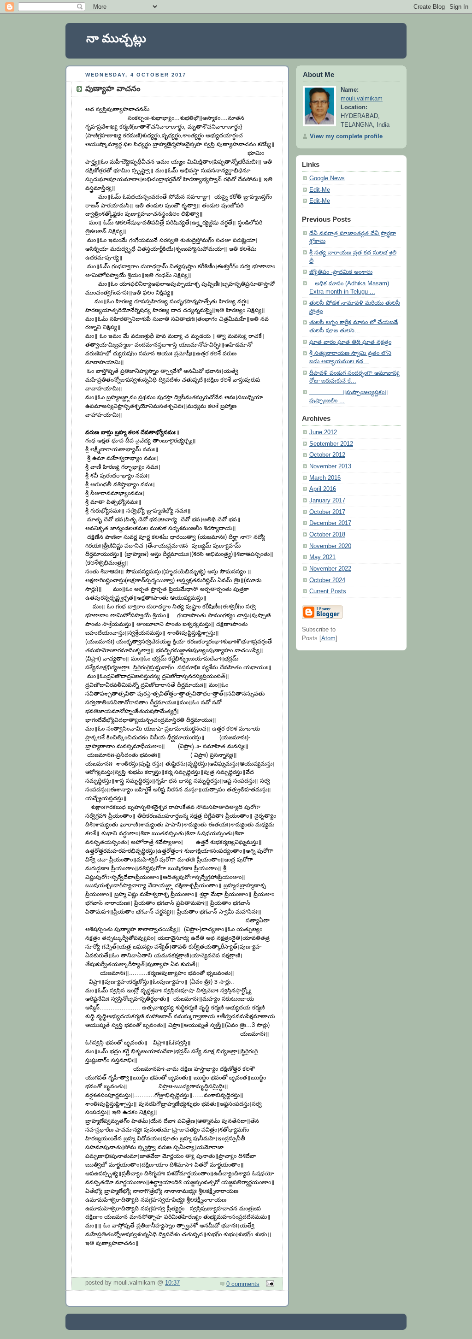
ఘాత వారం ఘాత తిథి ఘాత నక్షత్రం (350, 342)
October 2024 (327, 580)
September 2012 (331, 444)
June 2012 (323, 432)
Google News (327, 178)
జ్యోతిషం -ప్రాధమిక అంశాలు (340, 272)
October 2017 (327, 512)
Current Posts (327, 591)
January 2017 (327, 500)
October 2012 (327, 455)
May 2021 (322, 557)
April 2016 (322, 489)
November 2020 (330, 546)
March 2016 (325, 478)
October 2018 (327, 534)
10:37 (172, 1283)
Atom (328, 638)
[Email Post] (268, 1284)
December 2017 (330, 523)
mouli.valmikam (362, 98)
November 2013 (330, 466)
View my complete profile (346, 136)
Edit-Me (319, 190)
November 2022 (330, 569)
